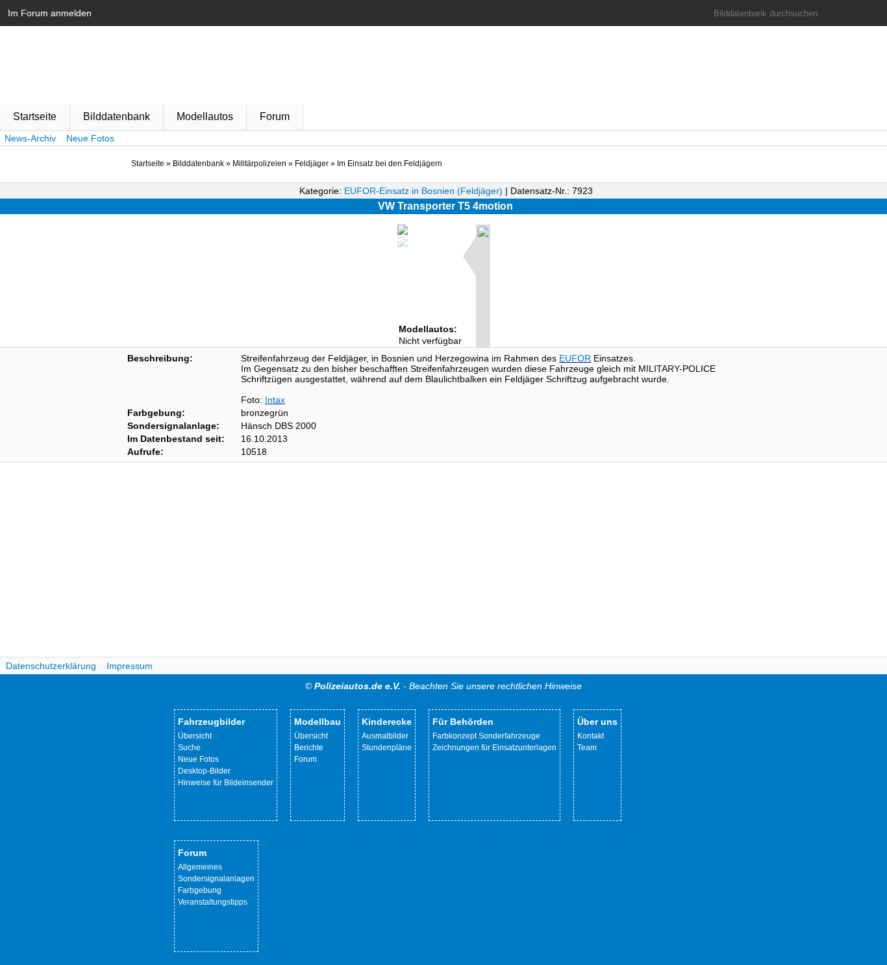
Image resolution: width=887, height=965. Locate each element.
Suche (189, 747)
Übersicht (195, 735)
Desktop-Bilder (204, 771)
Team (587, 747)
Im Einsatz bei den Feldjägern (389, 163)
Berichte (308, 747)
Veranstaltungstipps (212, 902)
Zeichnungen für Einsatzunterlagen (494, 747)
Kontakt (590, 735)
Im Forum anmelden (50, 13)
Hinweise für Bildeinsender (225, 782)
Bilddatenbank (116, 116)
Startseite (34, 116)
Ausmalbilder (385, 735)
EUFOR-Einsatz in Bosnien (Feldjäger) (423, 191)
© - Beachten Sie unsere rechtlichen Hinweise (443, 686)
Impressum (129, 666)
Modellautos (205, 116)
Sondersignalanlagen (216, 878)
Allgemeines (200, 867)
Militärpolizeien (259, 163)
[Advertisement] (443, 560)
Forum (275, 116)
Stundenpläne (387, 747)
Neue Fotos (90, 138)
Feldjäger (312, 163)
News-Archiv (30, 138)
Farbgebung (199, 890)
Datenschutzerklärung (51, 666)
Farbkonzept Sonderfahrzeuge (486, 735)
